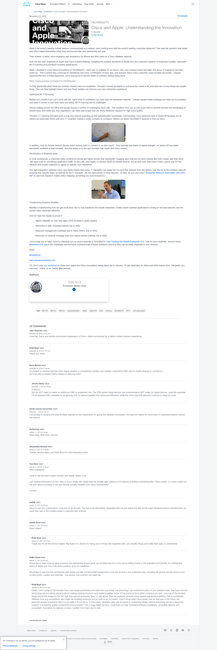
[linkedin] (177, 630)
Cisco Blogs (40, 4)
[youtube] (183, 630)
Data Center (89, 4)
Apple (85, 311)
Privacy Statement (10, 646)
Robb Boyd (97, 35)
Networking (77, 4)
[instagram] (189, 630)
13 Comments (182, 16)
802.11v (62, 311)
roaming (109, 311)
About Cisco (31, 630)
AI (69, 4)
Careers (54, 630)
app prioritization (74, 311)
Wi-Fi (128, 311)
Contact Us (43, 630)
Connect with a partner (68, 630)
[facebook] (165, 630)
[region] (33, 643)
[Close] (63, 639)
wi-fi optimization (139, 311)
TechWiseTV (48, 11)
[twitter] (171, 630)
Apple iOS (93, 311)
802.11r (53, 311)
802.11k (45, 311)
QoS (101, 311)
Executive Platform (57, 4)
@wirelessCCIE (36, 245)
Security (100, 4)
